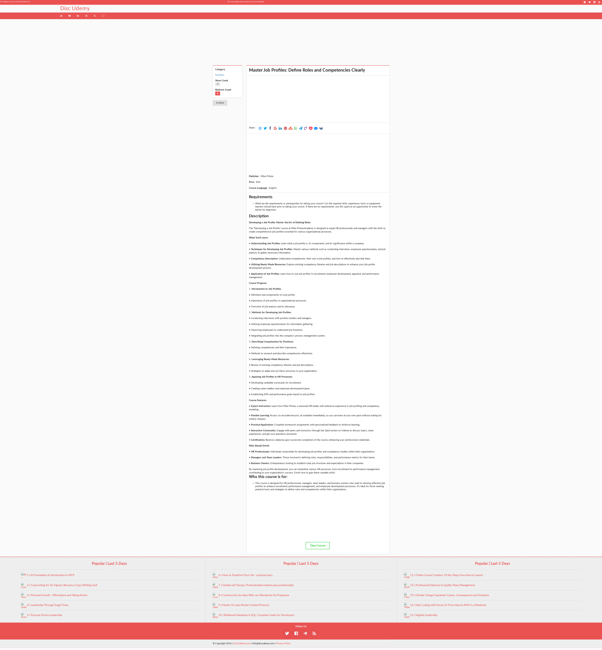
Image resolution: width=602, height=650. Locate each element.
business (219, 75)
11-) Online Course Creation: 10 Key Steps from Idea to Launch (446, 575)
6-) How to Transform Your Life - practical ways (245, 575)
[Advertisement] (301, 43)
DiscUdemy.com (242, 643)
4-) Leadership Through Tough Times (48, 605)
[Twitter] (589, 2)
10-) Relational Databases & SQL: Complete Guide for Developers (256, 615)
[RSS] (599, 2)
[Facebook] (585, 2)
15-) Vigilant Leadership (423, 615)
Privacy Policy (283, 643)
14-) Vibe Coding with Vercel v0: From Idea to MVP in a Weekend (448, 605)
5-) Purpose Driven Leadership (44, 615)
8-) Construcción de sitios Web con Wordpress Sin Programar (254, 595)
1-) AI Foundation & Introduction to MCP (50, 575)
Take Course (317, 545)
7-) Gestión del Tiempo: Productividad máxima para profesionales (256, 585)
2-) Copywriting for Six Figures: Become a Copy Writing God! (62, 585)
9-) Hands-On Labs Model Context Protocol (244, 605)
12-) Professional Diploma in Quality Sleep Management (442, 585)
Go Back (220, 103)
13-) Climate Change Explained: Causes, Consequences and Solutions (449, 595)
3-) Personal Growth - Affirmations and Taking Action (57, 595)
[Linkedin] (594, 2)
